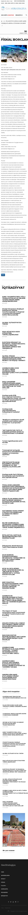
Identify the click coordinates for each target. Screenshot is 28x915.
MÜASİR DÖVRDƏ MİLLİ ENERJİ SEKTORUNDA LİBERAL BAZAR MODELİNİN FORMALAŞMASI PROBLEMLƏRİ (13, 621)
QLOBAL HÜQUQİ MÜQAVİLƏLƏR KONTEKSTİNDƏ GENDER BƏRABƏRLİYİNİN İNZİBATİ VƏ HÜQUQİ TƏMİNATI (13, 354)
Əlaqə (2, 903)
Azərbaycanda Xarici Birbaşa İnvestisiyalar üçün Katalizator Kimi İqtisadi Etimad (13, 471)
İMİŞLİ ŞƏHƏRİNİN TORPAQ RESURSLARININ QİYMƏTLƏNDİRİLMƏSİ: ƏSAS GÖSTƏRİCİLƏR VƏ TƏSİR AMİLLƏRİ (13, 380)
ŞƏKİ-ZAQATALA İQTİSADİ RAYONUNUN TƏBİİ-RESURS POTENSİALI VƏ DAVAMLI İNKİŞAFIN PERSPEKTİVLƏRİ (13, 581)
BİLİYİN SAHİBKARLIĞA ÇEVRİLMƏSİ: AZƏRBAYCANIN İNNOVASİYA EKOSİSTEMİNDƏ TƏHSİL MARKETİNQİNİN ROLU (13, 521)
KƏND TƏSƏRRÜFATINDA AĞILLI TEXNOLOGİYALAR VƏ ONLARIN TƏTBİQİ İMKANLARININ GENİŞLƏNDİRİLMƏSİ (13, 295)
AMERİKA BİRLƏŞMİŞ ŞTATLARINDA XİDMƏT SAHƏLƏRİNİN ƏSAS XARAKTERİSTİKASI (10, 672)
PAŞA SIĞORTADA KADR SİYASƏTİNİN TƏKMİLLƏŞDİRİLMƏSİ (11, 329)
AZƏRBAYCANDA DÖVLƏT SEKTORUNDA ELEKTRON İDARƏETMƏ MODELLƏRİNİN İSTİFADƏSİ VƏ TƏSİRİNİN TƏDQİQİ (13, 660)
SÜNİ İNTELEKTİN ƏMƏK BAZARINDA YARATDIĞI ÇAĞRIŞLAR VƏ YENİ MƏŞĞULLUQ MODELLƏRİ (11, 460)
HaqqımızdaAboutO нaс (7, 1)
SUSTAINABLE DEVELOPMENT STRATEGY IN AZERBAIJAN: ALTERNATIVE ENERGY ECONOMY (13, 509)
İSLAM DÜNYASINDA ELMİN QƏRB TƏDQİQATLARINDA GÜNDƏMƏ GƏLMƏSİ (15, 701)
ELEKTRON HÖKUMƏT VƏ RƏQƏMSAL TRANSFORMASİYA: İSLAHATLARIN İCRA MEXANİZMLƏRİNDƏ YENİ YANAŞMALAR (13, 341)
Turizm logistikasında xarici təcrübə (12, 437)
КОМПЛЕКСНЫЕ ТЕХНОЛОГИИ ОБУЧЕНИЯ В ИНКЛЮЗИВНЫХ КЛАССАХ (14, 693)
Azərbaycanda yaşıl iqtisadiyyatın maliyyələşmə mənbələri (11, 406)
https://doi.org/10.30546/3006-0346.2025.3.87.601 (13, 65)
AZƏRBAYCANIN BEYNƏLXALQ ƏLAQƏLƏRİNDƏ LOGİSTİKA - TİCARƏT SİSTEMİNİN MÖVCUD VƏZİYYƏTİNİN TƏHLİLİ (13, 646)
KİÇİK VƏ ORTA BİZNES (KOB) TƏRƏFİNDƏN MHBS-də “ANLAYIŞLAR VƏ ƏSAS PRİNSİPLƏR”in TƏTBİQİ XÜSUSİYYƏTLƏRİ (13, 567)
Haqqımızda (7, 903)
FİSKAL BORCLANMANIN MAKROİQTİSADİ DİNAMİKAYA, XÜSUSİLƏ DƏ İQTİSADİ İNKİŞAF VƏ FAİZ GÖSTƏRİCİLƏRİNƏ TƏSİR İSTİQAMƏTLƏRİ (13, 484)
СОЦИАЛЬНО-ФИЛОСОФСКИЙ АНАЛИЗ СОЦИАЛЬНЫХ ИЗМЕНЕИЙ (14, 710)
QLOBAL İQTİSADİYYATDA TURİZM (11, 319)
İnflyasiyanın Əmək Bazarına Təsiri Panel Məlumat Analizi (12, 542)
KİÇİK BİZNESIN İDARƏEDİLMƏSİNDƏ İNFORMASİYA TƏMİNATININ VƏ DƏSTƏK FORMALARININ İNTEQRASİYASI (13, 553)
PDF (3, 270)
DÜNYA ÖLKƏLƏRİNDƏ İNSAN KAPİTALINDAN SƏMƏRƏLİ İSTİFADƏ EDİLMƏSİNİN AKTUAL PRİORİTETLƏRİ (13, 497)
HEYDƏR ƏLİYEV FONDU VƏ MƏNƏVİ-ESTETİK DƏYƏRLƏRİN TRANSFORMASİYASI (13, 719)
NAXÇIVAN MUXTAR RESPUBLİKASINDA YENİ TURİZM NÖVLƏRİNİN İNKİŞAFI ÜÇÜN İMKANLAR (14, 633)
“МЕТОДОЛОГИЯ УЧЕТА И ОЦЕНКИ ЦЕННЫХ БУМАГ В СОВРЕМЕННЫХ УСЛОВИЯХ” (13, 427)
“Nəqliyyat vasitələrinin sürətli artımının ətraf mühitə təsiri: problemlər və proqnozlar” (13, 417)
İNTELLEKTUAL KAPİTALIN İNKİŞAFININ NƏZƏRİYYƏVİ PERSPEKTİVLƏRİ (11, 532)
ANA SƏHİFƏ (7, 15)
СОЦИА (8, 21)
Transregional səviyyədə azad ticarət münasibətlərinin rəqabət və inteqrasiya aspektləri (13, 448)
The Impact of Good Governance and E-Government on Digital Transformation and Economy (13, 609)
